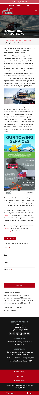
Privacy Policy (19, 388)
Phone (7, 262)
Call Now (10, 239)
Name (7, 248)
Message (8, 270)
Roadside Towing (19, 380)
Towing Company (19, 372)
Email (7, 255)
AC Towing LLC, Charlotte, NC (22, 385)
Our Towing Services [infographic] (20, 361)
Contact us (7, 215)
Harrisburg (7, 231)
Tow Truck (19, 376)
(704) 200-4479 (19, 1)
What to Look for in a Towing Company (20, 358)
